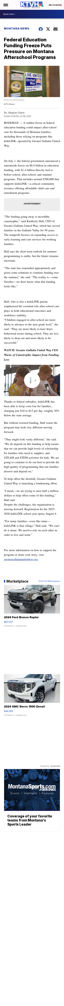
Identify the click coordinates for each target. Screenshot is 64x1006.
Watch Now (54, 5)
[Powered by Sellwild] (55, 766)
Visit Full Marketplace (49, 581)
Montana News (16, 28)
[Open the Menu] (5, 5)
